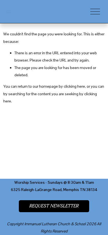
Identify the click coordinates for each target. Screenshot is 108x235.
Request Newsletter (54, 206)
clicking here (74, 86)
